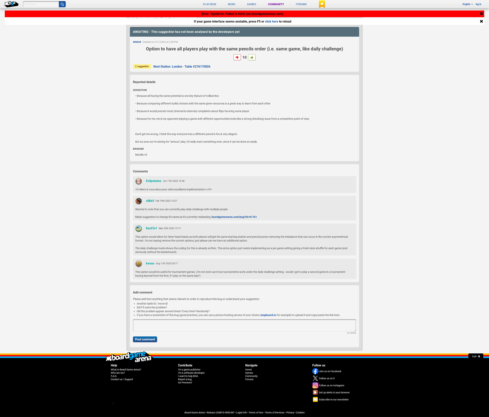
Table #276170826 (197, 66)
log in (478, 4)
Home (248, 369)
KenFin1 (151, 228)
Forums (301, 4)
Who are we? (118, 372)
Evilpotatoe (153, 181)
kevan (150, 263)
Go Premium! (185, 382)
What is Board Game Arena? (126, 369)
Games (251, 4)
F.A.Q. (114, 376)
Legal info (241, 412)
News (231, 4)
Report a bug (185, 379)
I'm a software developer (191, 372)
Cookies (300, 412)
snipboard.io (268, 315)
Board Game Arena (195, 412)
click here (271, 21)
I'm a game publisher (189, 369)
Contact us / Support (122, 379)
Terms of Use (256, 412)
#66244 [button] (137, 42)
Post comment (145, 339)
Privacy (290, 412)
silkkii (150, 201)
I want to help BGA (188, 376)
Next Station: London (167, 66)
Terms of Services (274, 412)
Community (276, 4)
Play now (209, 4)
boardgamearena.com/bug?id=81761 (234, 216)
